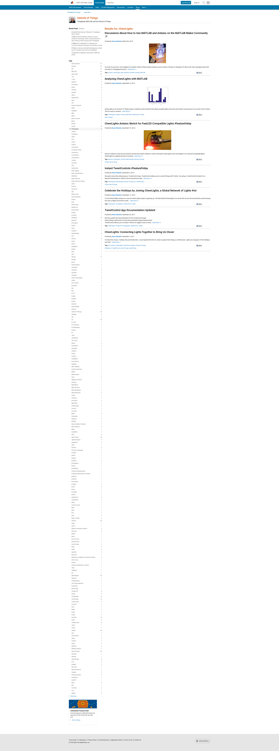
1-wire (86, 79)
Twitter (86, 630)
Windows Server (86, 669)
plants (86, 455)
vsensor (86, 641)
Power (86, 466)
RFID (86, 510)
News (86, 429)
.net (86, 76)
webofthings (86, 659)
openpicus (86, 442)
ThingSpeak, (119, 204)
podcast (86, 460)
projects (86, 484)
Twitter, (142, 114)
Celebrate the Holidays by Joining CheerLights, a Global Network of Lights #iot (150, 190)
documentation (86, 197)
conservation (86, 157)
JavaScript (86, 338)
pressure (86, 479)
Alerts (86, 87)
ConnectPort (86, 155)
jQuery (86, 343)
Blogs (138, 7)
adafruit (86, 82)
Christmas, (126, 245)
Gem (86, 251)
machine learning (86, 369)
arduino (86, 66)
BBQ (86, 113)
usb (86, 633)
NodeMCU (86, 432)
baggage (86, 110)
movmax (86, 411)
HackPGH (86, 267)
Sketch (86, 534)
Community (99, 3)
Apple (86, 95)
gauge (86, 249)
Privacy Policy (92, 740)
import (86, 301)
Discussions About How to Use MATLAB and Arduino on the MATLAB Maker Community (156, 33)
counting (86, 163)
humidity (86, 285)
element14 (86, 207)
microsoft (86, 400)
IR (86, 332)
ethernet (86, 220)
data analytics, (125, 72)
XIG (86, 685)
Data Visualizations (86, 173)
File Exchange (88, 7)
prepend (86, 476)
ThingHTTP (86, 591)
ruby (86, 515)
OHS (86, 434)
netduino (86, 419)
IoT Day (86, 322)
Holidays (86, 275)
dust (86, 202)
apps (86, 100)
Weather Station (86, 648)
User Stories (86, 635)
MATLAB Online (86, 393)
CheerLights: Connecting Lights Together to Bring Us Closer (139, 232)
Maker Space (86, 374)
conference (86, 152)
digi (86, 191)
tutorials (86, 617)
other (86, 445)
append (86, 92)
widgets (86, 664)
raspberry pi (86, 497)
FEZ (86, 236)
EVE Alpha (86, 223)
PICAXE (86, 453)
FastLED (86, 231)
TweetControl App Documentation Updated (130, 210)
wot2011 (86, 680)
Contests (130, 7)
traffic (86, 609)
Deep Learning (86, 178)
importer (86, 304)
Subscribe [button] (87, 12)
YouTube (86, 688)
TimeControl (86, 601)
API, (109, 245)
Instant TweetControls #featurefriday (126, 168)
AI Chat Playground (107, 7)
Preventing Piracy (103, 740)
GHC (86, 254)
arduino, (110, 72)
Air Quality (86, 84)
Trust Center (72, 740)
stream (86, 562)
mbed (86, 395)
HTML (86, 280)
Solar (86, 547)
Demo (86, 184)
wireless (86, 672)
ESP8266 (86, 218)
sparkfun (86, 552)
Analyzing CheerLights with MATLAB (126, 78)
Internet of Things (87, 17)
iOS (86, 317)
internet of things (86, 312)
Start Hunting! (76, 720)
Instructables (86, 306)
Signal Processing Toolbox (86, 528)
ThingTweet (86, 599)
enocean (86, 215)
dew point (86, 189)
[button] (204, 2)
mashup (86, 382)
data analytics (86, 63)
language (86, 348)
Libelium (86, 351)
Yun (86, 690)
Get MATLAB (186, 3)
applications (86, 97)
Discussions (121, 7)
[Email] (199, 72)
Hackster (86, 270)
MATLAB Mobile (86, 390)
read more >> (132, 69)
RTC (86, 513)
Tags (86, 568)
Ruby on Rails (86, 518)
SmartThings (86, 541)
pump (86, 489)
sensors (86, 520)
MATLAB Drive (86, 387)
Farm (86, 228)
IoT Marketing (86, 327)
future (86, 244)
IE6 (86, 288)
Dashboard (86, 168)
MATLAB (86, 71)
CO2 (86, 139)
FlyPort (86, 238)
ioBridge (86, 314)
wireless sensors (86, 675)
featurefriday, (130, 159)
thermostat (86, 588)
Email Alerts (86, 210)
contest (86, 160)
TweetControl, (136, 114)
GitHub (86, 257)
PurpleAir (86, 492)
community (86, 147)
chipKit (86, 131)
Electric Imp (86, 204)
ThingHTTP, (119, 226)
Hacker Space (86, 265)
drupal (86, 199)
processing (86, 481)
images (86, 298)
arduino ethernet (86, 105)
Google (86, 259)
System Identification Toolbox (86, 565)
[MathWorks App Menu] (208, 2)
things (86, 594)
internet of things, (135, 72)
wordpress (86, 677)
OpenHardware (86, 440)
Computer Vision (86, 150)
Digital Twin (86, 194)
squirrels (86, 554)
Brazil (86, 121)
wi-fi (86, 662)
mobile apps (86, 406)
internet (86, 309)
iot (86, 319)
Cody (97, 7)
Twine (86, 628)
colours (86, 144)
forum (86, 241)
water (86, 643)
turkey (86, 615)
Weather (86, 646)
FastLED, (123, 159)
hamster (86, 272)
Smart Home (86, 539)
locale (86, 353)
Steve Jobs (86, 560)
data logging (86, 171)
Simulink (86, 531)
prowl (86, 487)
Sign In (197, 3)
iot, (135, 181)
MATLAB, (128, 114)
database (86, 176)
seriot (86, 526)
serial (86, 523)
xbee (86, 682)
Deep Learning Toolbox (86, 181)
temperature (86, 575)
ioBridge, (107, 248)
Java (86, 335)
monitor (86, 408)
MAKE (86, 372)
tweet (86, 620)
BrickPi (86, 123)
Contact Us (137, 740)
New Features (86, 426)
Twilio (86, 625)
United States (203, 741)
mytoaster (86, 416)
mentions (86, 398)
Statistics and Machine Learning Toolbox (86, 557)
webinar (86, 656)
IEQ (86, 291)
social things (86, 544)
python (86, 494)
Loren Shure (86, 361)
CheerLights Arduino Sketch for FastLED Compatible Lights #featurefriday (148, 123)
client (86, 137)
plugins (86, 458)
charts (86, 126)
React (86, 502)
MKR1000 (86, 403)
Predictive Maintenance (86, 471)
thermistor (86, 586)
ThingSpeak (86, 596)
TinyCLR (86, 604)
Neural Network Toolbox (86, 424)
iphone (86, 330)
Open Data (86, 74)
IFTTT (86, 293)
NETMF (86, 421)
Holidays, (132, 245)
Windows (86, 667)
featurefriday (86, 233)
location (86, 356)
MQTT (86, 413)
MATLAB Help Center (85, 3)
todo (86, 607)
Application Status (116, 740)
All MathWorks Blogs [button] (73, 12)
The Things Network (86, 583)
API (86, 69)
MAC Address (86, 366)
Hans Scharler (117, 41)
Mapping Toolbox (86, 379)
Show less (73, 696)
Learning (110, 3)
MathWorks (86, 385)
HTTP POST (86, 283)
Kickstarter (86, 345)
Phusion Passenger (86, 450)
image (86, 296)
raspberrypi (86, 500)
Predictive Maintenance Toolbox (86, 473)
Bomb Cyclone (86, 118)
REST (86, 507)
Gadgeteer (86, 246)
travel (86, 612)
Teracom (86, 578)
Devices (86, 186)
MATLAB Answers (75, 7)
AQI (86, 103)
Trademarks (82, 740)
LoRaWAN (86, 359)
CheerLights (86, 129)
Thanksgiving (86, 581)
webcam (86, 654)
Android (86, 90)
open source (86, 437)
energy (86, 212)
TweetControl (86, 622)
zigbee (86, 693)
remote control (86, 505)
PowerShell (86, 468)
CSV (86, 165)
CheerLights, (116, 72)
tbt (86, 573)
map (86, 377)
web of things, (125, 248)
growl (86, 262)
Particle (86, 447)
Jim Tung (86, 340)
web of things (86, 651)
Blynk (86, 116)
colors (86, 142)
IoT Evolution (86, 325)
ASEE (86, 108)
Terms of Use (128, 740)
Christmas (86, 134)
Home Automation (86, 278)
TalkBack (86, 570)
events (86, 225)
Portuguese (86, 463)
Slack (86, 536)
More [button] (143, 7)
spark (86, 549)
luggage (86, 364)
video (86, 638)
